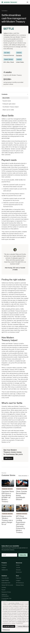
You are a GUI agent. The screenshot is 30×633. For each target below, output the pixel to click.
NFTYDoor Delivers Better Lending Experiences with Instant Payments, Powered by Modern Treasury (21, 524)
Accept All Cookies (9, 626)
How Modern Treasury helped (10, 106)
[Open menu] (27, 2)
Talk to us (8, 458)
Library (18, 565)
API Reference (20, 582)
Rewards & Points (6, 592)
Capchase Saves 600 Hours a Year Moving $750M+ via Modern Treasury (8, 496)
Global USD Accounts (7, 585)
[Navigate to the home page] (9, 2)
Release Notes (20, 585)
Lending (4, 587)
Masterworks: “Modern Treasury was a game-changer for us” (7, 520)
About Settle (6, 98)
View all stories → (23, 475)
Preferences (6, 630)
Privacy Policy (22, 621)
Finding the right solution (9, 104)
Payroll (3, 589)
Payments (19, 55)
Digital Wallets (5, 580)
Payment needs (7, 101)
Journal (18, 567)
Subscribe (23, 555)
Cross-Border (5, 578)
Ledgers (4, 567)
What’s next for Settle (8, 109)
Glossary (18, 569)
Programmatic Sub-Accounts (7, 599)
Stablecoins (5, 569)
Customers (4, 10)
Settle (5, 33)
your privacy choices (13, 603)
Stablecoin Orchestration (5, 595)
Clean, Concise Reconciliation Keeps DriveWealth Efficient (21, 495)
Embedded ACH (6, 582)
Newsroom (19, 572)
